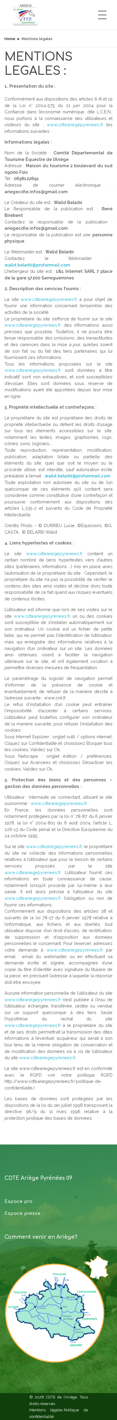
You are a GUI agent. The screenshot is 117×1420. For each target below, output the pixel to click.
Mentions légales (46, 1410)
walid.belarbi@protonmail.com (37, 264)
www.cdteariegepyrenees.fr (75, 124)
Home (9, 39)
